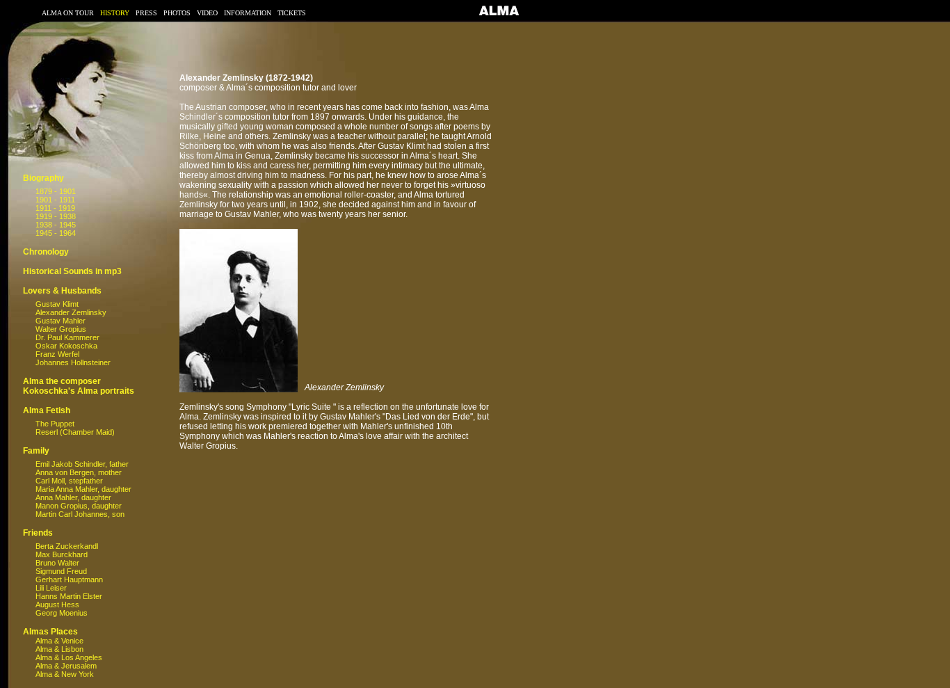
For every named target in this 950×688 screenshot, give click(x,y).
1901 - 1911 (55, 199)
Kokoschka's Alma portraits (78, 391)
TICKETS (291, 13)
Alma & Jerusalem (66, 666)
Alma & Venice (59, 641)
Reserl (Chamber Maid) (75, 432)
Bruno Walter (57, 563)
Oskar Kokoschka (66, 346)
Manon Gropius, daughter (78, 506)
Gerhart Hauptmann (69, 579)
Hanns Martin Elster (68, 596)
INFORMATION (247, 13)
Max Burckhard (61, 554)
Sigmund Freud (61, 571)
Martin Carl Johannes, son (79, 514)
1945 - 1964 (55, 233)
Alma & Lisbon (59, 649)
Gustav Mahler (60, 321)
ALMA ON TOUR (68, 13)
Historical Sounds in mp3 (72, 271)
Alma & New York (64, 674)
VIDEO (207, 13)
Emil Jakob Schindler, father (82, 464)
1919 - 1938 (55, 216)
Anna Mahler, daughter (73, 497)
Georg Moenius (61, 613)
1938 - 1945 (55, 225)
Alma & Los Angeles (68, 657)
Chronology (46, 252)
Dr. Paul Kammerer (67, 337)
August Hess (57, 604)
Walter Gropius (60, 329)
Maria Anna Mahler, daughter (83, 489)
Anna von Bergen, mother (78, 472)
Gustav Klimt (57, 304)
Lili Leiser (51, 588)
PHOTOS (177, 13)
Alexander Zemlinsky (70, 312)
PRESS (146, 13)
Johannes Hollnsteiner (73, 362)
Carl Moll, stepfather (69, 481)
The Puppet (54, 423)
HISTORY (114, 13)
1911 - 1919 (55, 208)
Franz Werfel (57, 354)
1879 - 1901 (55, 191)
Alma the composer (62, 381)
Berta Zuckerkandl (66, 546)
